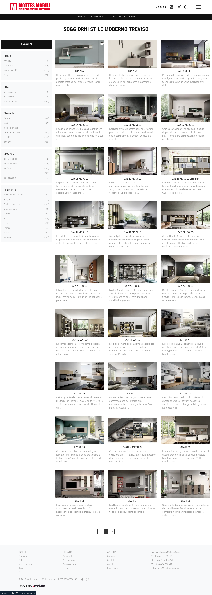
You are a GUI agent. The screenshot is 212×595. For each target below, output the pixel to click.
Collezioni (161, 6)
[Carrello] (179, 7)
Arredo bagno (69, 560)
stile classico (10, 92)
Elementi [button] (9, 113)
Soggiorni (98, 16)
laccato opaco (10, 163)
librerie (7, 118)
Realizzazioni (113, 568)
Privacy (4, 593)
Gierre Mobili (10, 65)
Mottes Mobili (10, 70)
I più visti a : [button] (10, 189)
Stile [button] (6, 86)
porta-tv (7, 142)
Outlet (110, 564)
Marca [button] (7, 55)
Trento (7, 223)
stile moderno (10, 101)
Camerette (68, 556)
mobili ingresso (11, 128)
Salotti (22, 560)
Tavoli (21, 568)
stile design (9, 96)
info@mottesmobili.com (169, 568)
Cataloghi (112, 556)
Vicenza (7, 237)
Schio (6, 218)
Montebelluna (10, 209)
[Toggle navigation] (198, 7)
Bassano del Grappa (13, 194)
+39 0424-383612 (163, 564)
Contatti (111, 560)
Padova (7, 213)
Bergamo (8, 199)
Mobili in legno (25, 564)
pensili (7, 137)
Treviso (7, 228)
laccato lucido (10, 159)
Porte (65, 568)
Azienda (111, 552)
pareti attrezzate (12, 132)
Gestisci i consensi (27, 593)
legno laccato (10, 178)
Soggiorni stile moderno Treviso (120, 16)
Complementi (69, 564)
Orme (6, 75)
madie (6, 123)
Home (79, 16)
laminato (8, 168)
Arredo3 (7, 61)
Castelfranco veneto (13, 204)
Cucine (22, 552)
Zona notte (69, 552)
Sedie (21, 572)
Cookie (12, 593)
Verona (7, 232)
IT (192, 6)
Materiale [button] (9, 153)
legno (6, 173)
